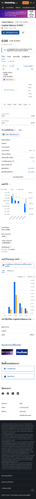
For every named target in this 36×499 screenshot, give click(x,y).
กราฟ (9, 57)
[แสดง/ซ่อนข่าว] (13, 66)
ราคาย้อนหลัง (11, 61)
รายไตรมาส (10, 271)
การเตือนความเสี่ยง (6, 488)
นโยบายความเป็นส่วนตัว (7, 482)
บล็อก (21, 403)
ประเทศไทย (10, 8)
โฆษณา (4, 407)
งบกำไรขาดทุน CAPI (10, 259)
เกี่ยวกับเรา (4, 403)
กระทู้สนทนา (26, 57)
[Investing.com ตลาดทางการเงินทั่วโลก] (11, 3)
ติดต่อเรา (4, 411)
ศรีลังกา (32, 335)
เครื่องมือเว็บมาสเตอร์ (25, 415)
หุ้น (3, 8)
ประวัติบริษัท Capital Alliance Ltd (16, 319)
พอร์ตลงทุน (23, 411)
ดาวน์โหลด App (24, 407)
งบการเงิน (16, 57)
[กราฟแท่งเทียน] (3, 66)
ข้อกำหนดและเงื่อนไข (7, 475)
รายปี (3, 271)
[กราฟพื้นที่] (6, 66)
